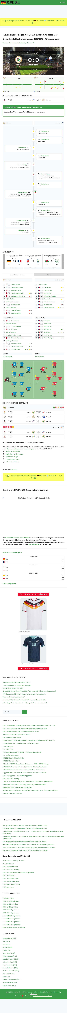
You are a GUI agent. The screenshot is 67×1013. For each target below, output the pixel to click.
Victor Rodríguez (49, 338)
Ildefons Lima (48, 290)
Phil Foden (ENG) (8, 974)
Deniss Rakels (15, 305)
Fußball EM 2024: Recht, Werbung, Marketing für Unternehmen (24, 784)
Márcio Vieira (48, 305)
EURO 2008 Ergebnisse (11, 901)
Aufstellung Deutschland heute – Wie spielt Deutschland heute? (25, 703)
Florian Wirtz (7, 950)
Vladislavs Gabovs (17, 287)
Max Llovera (47, 293)
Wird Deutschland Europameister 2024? (16, 682)
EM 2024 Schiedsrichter (11, 761)
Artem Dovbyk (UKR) (10, 962)
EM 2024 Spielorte (9, 875)
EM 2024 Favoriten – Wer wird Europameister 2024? (21, 731)
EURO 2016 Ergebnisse (10, 907)
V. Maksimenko (16, 326)
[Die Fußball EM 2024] (10, 2)
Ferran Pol (47, 321)
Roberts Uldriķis (16, 344)
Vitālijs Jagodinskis (17, 293)
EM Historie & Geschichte (11, 884)
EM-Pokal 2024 (8, 749)
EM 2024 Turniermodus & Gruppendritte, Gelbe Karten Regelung (25, 729)
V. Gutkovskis (15, 349)
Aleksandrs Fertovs (12, 302)
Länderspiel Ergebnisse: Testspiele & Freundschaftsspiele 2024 (24, 700)
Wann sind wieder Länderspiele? (14, 697)
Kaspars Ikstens (11, 324)
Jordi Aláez (47, 332)
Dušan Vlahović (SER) (10, 983)
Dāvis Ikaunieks (16, 313)
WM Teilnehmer (33, 544)
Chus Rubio (47, 287)
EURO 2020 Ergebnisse (10, 910)
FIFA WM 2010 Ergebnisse (11, 916)
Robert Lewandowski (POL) (12, 980)
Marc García (47, 326)
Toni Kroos (6, 941)
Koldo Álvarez (39, 356)
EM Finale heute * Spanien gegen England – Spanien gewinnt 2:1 (25, 828)
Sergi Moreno (48, 335)
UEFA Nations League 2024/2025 (14, 928)
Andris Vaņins (15, 285)
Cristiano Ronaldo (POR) (11, 971)
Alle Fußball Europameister (12, 737)
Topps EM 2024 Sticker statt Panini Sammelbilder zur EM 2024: (24, 773)
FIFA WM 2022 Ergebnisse (12, 925)
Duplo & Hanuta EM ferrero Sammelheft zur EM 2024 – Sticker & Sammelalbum (30, 790)
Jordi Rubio (47, 324)
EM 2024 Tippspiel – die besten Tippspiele (17, 776)
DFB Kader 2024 (8, 864)
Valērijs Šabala (16, 310)
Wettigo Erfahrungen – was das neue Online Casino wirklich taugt (25, 825)
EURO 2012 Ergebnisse (10, 904)
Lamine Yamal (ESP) (9, 938)
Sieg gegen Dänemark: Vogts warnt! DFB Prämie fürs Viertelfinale (25, 850)
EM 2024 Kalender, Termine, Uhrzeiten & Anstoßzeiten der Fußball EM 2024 (29, 726)
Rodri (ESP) (6, 977)
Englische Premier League (15, 454)
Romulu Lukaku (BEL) (10, 965)
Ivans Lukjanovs (11, 307)
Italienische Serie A (12, 462)
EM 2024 (14, 470)
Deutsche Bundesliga (13, 451)
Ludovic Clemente (49, 302)
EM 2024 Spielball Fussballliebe (13, 758)
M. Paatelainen (7, 356)
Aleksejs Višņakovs (12, 341)
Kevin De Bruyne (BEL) (10, 968)
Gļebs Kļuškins (10, 299)
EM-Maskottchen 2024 (10, 755)
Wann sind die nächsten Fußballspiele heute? (18, 43)
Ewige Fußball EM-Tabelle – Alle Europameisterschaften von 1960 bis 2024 (29, 740)
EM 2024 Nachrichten (10, 867)
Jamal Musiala (7, 947)
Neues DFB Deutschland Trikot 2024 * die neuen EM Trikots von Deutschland (29, 691)
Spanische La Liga (12, 457)
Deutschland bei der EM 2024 (13, 688)
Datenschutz (39, 992)
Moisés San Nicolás (50, 296)
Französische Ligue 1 (12, 459)
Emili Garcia (47, 329)
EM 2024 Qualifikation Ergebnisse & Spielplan (18, 872)
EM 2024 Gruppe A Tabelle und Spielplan (17, 685)
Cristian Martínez (49, 307)
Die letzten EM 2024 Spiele (12, 552)
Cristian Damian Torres (13, 335)
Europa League (29, 449)
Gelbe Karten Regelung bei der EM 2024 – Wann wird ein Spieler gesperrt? (28, 844)
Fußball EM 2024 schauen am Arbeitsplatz (17, 787)
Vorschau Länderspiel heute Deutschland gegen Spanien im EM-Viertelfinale (29, 847)
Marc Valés (47, 299)
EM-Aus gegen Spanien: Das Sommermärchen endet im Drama (24, 842)
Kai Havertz (6, 944)
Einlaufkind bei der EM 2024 (12, 793)
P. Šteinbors (15, 321)
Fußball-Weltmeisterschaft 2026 (17, 538)
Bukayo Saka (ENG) (9, 985)
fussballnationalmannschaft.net (42, 996)
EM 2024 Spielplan (9, 584)
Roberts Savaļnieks (17, 338)
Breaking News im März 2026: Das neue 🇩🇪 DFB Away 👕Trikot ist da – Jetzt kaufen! (35, 21)
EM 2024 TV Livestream (11, 881)
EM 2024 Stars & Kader (11, 878)
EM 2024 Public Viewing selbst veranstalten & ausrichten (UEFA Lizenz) (28, 782)
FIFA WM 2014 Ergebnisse (11, 919)
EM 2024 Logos (8, 746)
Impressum (31, 992)
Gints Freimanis (11, 332)
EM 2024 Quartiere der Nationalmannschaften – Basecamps (23, 770)
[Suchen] (24, 712)
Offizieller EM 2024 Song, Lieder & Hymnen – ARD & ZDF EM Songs (26, 764)
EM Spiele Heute (8, 887)
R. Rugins (14, 329)
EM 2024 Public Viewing (11, 779)
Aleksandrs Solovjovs (18, 296)
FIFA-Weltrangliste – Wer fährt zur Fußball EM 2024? (21, 743)
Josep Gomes (42, 285)
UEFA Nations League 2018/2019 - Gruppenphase (31, 52)
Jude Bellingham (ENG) (10, 959)
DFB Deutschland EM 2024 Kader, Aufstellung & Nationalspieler (24, 694)
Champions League (13, 449)
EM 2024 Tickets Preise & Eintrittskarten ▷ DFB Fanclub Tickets (25, 767)
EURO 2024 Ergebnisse (10, 913)
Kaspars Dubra (16, 290)
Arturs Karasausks (17, 346)
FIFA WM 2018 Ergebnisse (11, 922)
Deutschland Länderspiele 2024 (14, 861)
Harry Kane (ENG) (9, 953)
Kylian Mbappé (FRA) (10, 956)
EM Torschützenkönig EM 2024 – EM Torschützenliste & (22, 752)
